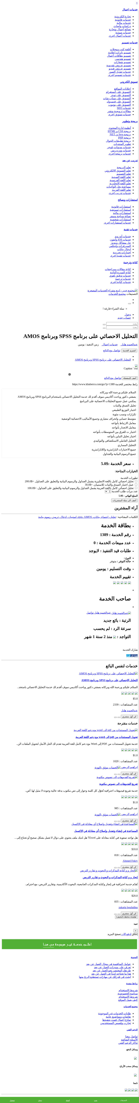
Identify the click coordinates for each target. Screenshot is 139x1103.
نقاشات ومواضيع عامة (118, 1016)
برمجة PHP (124, 137)
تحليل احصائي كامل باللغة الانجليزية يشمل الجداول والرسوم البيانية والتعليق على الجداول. (84, 481)
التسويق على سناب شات (117, 98)
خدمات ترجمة (123, 278)
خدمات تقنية (131, 229)
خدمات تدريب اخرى (120, 193)
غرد (128, 655)
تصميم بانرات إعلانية (119, 52)
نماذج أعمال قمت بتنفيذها (116, 1019)
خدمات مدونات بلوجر (119, 147)
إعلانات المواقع (122, 88)
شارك (134, 655)
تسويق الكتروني (129, 81)
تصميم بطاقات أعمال (119, 55)
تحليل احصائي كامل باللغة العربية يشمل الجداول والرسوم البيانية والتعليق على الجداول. (85, 488)
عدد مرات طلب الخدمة (125, 491)
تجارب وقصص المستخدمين (115, 1023)
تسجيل (12, 1100)
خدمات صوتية (123, 32)
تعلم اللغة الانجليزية (120, 183)
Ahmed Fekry (130, 860)
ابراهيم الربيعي (129, 767)
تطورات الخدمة (129, 477)
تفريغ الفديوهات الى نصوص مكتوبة (118, 783)
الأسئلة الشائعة (129, 1039)
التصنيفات (123, 1100)
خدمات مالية (124, 22)
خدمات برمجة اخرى (119, 153)
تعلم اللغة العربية (121, 189)
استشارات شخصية (120, 219)
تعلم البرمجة (124, 167)
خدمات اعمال (130, 9)
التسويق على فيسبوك (119, 101)
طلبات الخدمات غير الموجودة (114, 1013)
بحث (95, 1100)
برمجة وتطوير (130, 121)
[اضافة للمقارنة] (115, 717)
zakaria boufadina (128, 907)
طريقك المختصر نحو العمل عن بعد (112, 970)
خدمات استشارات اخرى (117, 222)
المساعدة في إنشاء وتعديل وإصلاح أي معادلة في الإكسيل (106, 830)
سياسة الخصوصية (128, 993)
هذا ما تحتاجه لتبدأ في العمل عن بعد (111, 973)
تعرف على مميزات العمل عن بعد (112, 967)
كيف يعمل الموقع (128, 999)
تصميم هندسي (123, 59)
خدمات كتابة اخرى (120, 282)
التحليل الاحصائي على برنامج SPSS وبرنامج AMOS (103, 359)
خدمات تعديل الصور (120, 71)
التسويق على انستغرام (118, 91)
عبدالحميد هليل (129, 344)
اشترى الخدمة (129, 350)
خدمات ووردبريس (121, 150)
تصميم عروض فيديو (120, 68)
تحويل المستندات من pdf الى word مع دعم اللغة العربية (107, 737)
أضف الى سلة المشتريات (124, 500)
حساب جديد (124, 317)
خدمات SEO (124, 108)
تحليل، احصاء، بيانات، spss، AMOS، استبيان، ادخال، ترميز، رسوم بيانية (77, 517)
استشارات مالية (122, 213)
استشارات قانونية (121, 206)
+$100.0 (31, 488)
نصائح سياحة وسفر (120, 216)
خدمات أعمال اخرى (120, 35)
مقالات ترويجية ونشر (119, 111)
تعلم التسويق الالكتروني (118, 170)
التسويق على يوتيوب (119, 104)
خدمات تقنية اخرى (120, 255)
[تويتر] (132, 1089)
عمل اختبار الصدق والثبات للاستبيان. (113, 484)
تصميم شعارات (122, 62)
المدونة (134, 957)
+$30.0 (89, 484)
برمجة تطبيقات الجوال (118, 140)
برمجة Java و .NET (120, 134)
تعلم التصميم (123, 173)
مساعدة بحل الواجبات (118, 186)
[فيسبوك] (136, 1089)
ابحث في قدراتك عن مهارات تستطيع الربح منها (105, 976)
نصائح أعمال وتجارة (120, 29)
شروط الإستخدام (128, 996)
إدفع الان (126, 934)
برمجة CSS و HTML (119, 131)
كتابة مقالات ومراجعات (118, 269)
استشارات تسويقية (120, 209)
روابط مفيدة (132, 983)
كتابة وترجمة (130, 262)
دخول (128, 314)
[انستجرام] (126, 1089)
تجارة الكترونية (122, 16)
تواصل (90, 612)
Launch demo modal (126, 917)
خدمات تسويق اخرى (119, 114)
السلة (68, 1100)
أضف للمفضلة (129, 378)
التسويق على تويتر (121, 95)
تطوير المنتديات (122, 144)
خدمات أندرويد (123, 236)
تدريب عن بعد (130, 160)
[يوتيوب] (129, 1089)
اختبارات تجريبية (122, 252)
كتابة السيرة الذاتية (120, 272)
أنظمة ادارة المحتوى (119, 128)
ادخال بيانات (124, 249)
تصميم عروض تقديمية (118, 65)
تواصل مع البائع (111, 350)
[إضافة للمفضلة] (118, 717)
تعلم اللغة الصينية (121, 177)
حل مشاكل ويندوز (121, 242)
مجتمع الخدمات (131, 1006)
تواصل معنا (131, 1036)
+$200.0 (29, 481)
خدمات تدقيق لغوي (120, 275)
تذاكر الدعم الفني (128, 1042)
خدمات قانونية (123, 19)
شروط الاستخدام (128, 990)
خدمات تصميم (130, 42)
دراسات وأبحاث (122, 26)
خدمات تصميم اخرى (119, 75)
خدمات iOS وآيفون (120, 239)
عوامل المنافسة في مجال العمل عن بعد (108, 964)
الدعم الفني (132, 1029)
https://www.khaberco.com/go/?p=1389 (93, 384)
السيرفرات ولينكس (120, 246)
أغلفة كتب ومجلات (120, 49)
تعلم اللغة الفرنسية (120, 180)
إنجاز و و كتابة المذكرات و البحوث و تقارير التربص (110, 877)
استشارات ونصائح (128, 199)
